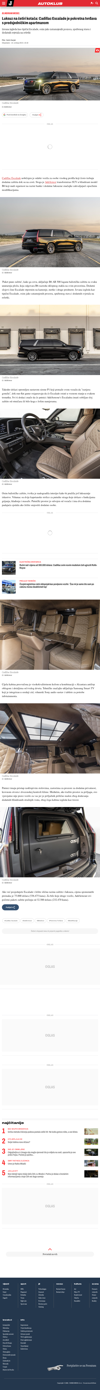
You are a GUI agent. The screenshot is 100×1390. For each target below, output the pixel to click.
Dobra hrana (7, 1346)
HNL (22, 1289)
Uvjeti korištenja (26, 1328)
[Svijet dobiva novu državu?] (91, 1141)
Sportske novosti (8, 1334)
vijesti (6, 1284)
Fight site (24, 1301)
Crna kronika (7, 1295)
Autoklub (6, 1340)
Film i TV (77, 1292)
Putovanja (41, 1301)
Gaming (41, 1307)
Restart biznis (60, 1289)
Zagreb (5, 1298)
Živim (5, 1358)
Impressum (24, 1325)
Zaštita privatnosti (27, 1331)
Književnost (78, 1295)
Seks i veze (41, 1298)
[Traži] (97, 3)
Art (75, 1289)
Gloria (5, 1349)
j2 (39, 1284)
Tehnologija (42, 1289)
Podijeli (35, 115)
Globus (5, 1337)
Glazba (76, 1298)
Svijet (4, 1292)
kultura (78, 1284)
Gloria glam (6, 1352)
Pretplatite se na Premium (81, 1365)
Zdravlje (41, 1295)
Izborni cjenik (25, 1334)
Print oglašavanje (26, 1340)
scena (95, 1284)
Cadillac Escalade (11, 178)
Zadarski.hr (6, 1361)
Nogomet (24, 1292)
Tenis (22, 1298)
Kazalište (77, 1301)
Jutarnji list (6, 1325)
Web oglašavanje (26, 1337)
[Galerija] (50, 74)
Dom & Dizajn (7, 1343)
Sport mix (24, 1304)
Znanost (41, 1292)
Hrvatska (6, 1289)
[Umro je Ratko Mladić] (91, 1163)
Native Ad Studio (8, 1370)
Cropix (5, 1367)
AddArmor (50, 182)
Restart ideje (60, 1292)
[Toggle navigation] (3, 3)
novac (59, 1284)
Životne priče (42, 1304)
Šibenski (5, 1364)
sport (23, 1284)
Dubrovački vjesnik (9, 1355)
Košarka (23, 1295)
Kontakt (23, 1343)
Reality (94, 1301)
